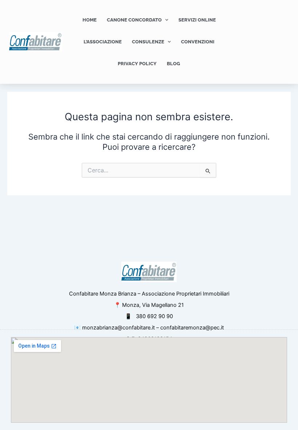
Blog (173, 63)
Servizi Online (197, 20)
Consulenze (148, 41)
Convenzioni (197, 41)
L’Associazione (103, 41)
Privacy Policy (137, 63)
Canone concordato (134, 20)
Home (89, 20)
